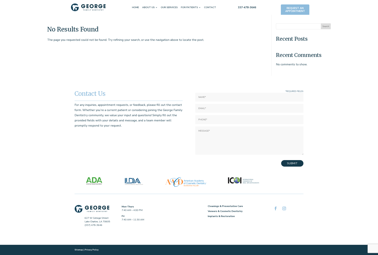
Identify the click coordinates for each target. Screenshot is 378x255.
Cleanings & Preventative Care (225, 206)
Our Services (169, 7)
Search (325, 26)
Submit (292, 163)
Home (135, 7)
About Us (148, 7)
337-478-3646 (247, 7)
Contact (210, 7)
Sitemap (79, 249)
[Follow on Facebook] (275, 208)
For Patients (189, 7)
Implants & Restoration (221, 216)
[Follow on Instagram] (284, 208)
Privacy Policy (91, 249)
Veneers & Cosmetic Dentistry (225, 211)
